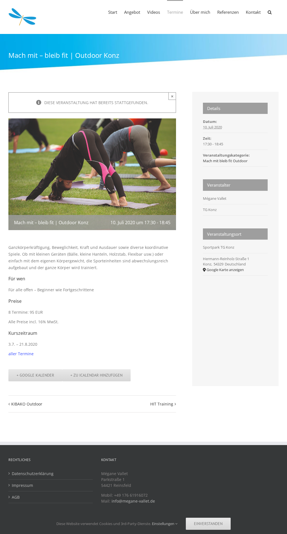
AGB (16, 497)
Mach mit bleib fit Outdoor (225, 160)
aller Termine (21, 353)
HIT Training (161, 404)
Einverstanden (208, 523)
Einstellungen (163, 523)
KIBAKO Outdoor (26, 404)
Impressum (22, 485)
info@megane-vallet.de (133, 501)
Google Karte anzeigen (225, 269)
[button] (270, 12)
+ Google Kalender (35, 375)
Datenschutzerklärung (33, 473)
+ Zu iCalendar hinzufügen (96, 375)
